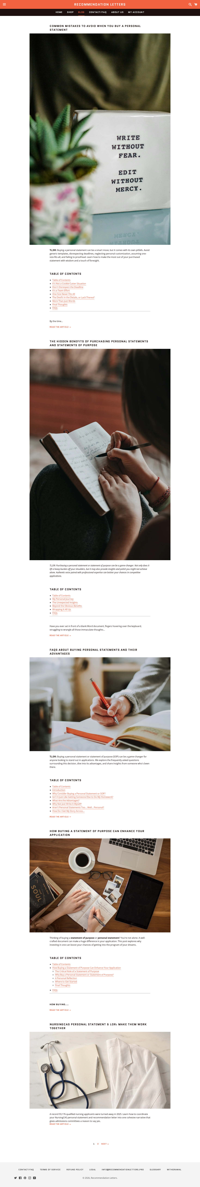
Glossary (155, 1169)
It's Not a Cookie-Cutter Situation (69, 283)
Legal (92, 1169)
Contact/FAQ (98, 12)
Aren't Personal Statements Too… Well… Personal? (78, 807)
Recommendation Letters (100, 4)
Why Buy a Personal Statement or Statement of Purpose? (84, 974)
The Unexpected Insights (65, 602)
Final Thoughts (59, 304)
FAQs (55, 307)
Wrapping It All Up (61, 609)
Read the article (59, 327)
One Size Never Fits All (63, 294)
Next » (105, 1144)
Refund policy (75, 1169)
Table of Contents (61, 280)
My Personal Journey (62, 598)
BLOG (81, 12)
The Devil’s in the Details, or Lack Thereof (73, 297)
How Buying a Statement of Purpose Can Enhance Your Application (86, 967)
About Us (117, 12)
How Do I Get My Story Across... (68, 810)
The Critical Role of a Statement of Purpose (77, 971)
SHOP (70, 12)
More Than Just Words (63, 300)
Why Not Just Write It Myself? (67, 803)
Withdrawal (174, 1169)
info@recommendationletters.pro (123, 1169)
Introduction (58, 790)
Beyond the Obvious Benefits (67, 605)
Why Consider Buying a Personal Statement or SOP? (78, 793)
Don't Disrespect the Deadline (67, 287)
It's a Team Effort (61, 290)
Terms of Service (50, 1169)
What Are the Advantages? (65, 800)
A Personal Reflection (66, 978)
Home (59, 12)
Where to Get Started (66, 981)
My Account (136, 12)
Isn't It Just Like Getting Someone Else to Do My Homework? (82, 796)
